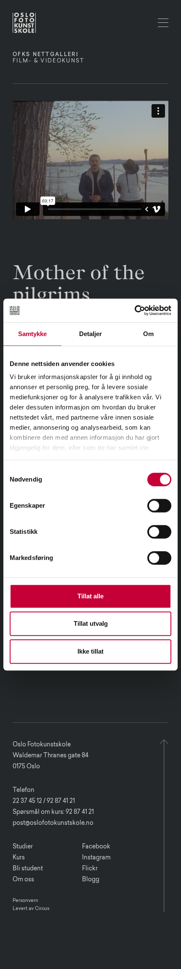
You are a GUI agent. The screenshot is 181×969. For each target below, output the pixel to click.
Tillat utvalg (91, 623)
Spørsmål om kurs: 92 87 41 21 (53, 813)
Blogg (90, 880)
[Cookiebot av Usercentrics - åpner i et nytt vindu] (134, 310)
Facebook (96, 847)
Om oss (23, 880)
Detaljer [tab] (90, 333)
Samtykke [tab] (32, 333)
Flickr (90, 869)
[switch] (159, 505)
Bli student (28, 869)
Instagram (96, 858)
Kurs (19, 858)
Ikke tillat (90, 651)
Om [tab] (148, 333)
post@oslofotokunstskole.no (53, 823)
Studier (23, 847)
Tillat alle (90, 596)
